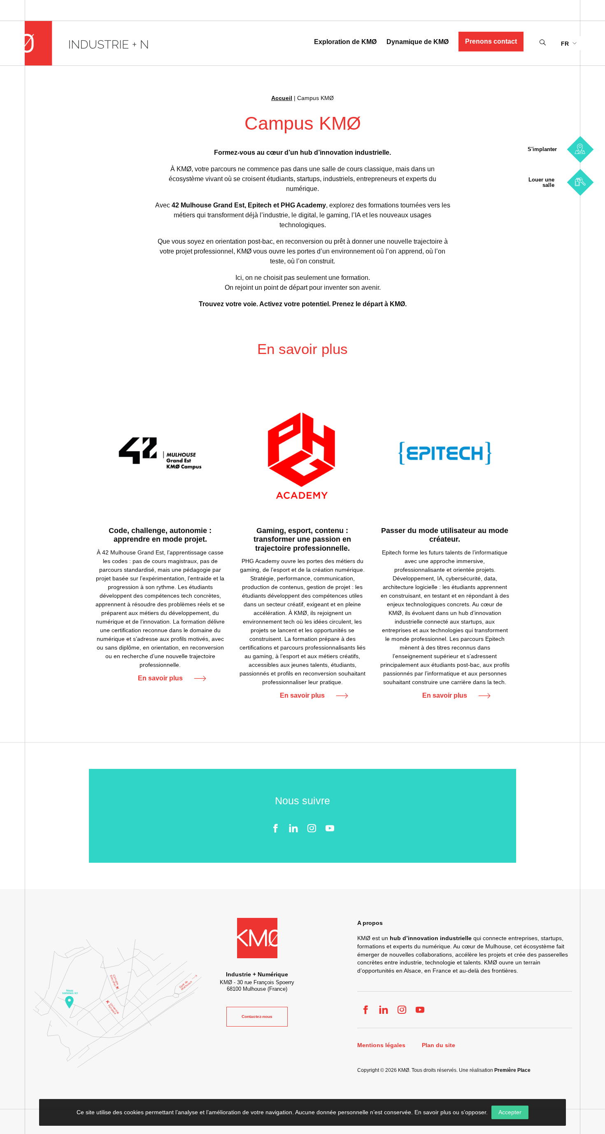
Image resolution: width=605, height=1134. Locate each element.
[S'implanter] (580, 149)
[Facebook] (275, 828)
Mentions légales (381, 1045)
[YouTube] (329, 828)
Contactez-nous (257, 1016)
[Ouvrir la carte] (117, 1003)
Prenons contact (491, 41)
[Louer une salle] (580, 182)
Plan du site (438, 1045)
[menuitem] (568, 43)
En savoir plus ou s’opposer (450, 1112)
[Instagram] (311, 828)
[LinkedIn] (293, 828)
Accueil (281, 98)
